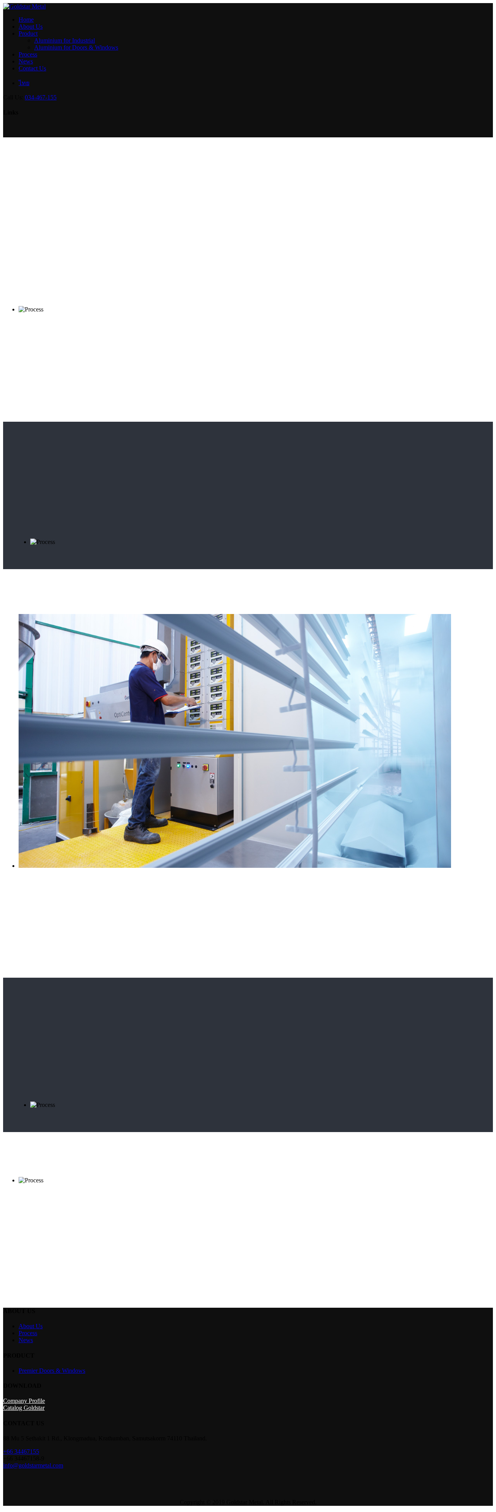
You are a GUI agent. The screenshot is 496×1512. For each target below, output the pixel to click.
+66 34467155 (21, 1451)
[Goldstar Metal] (24, 6)
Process (28, 54)
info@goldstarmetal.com (33, 1465)
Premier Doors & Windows (52, 1370)
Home (26, 19)
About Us (31, 26)
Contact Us (32, 68)
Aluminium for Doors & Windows (76, 47)
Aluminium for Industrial (64, 40)
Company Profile (24, 1400)
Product (28, 33)
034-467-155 (41, 97)
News (26, 61)
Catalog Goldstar (24, 1407)
